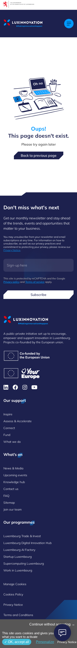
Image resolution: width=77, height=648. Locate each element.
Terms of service (34, 281)
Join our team (12, 509)
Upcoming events (15, 475)
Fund (6, 435)
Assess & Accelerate (17, 421)
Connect (9, 428)
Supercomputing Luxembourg (23, 563)
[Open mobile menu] (69, 23)
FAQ (6, 496)
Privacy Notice (11, 250)
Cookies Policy (13, 594)
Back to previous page (38, 155)
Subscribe (38, 294)
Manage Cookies (14, 584)
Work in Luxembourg (17, 570)
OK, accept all (18, 642)
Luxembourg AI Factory (19, 550)
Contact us (10, 489)
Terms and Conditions (18, 615)
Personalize (45, 642)
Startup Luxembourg (17, 557)
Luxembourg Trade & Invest (22, 536)
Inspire (7, 414)
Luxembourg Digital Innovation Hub (27, 543)
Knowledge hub (14, 482)
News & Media (13, 468)
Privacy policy (11, 281)
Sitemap (9, 503)
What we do (12, 442)
